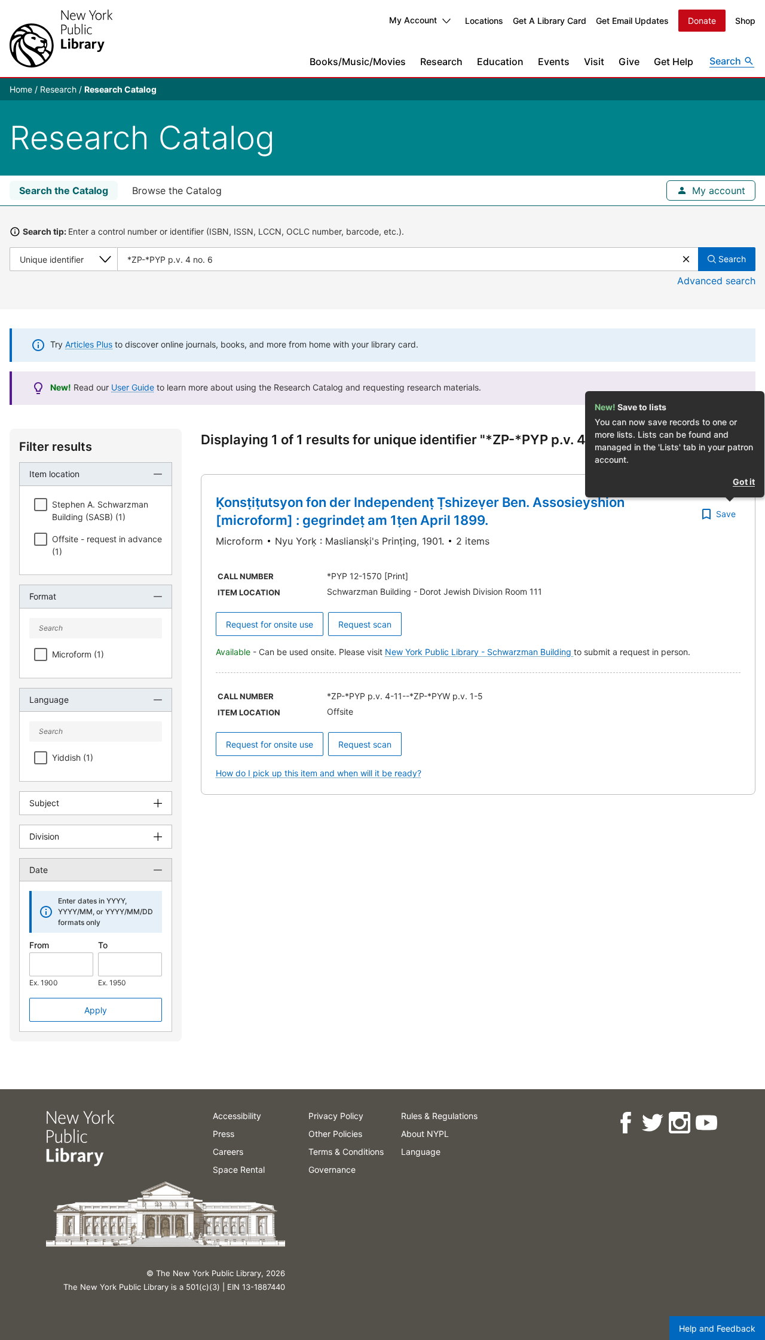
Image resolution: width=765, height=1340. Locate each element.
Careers (228, 1152)
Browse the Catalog (177, 190)
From (39, 945)
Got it (744, 482)
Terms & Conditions (346, 1152)
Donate (702, 21)
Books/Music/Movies (358, 61)
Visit (594, 61)
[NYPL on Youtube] (705, 1123)
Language (420, 1152)
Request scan (364, 624)
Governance (332, 1169)
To (103, 945)
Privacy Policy (335, 1116)
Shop (745, 21)
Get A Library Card (549, 21)
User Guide (132, 387)
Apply (95, 1010)
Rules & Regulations (439, 1116)
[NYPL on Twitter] (651, 1123)
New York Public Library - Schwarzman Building (479, 652)
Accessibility (237, 1116)
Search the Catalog (63, 190)
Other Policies (335, 1134)
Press (223, 1134)
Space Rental (239, 1169)
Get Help (673, 61)
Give (629, 61)
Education (500, 61)
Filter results (55, 447)
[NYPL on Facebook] (625, 1123)
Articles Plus (88, 344)
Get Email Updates (632, 21)
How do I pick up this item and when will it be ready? (318, 773)
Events (554, 61)
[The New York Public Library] (61, 38)
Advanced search (716, 280)
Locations (484, 21)
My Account (413, 20)
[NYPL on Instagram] (678, 1123)
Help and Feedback (717, 1328)
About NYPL (425, 1134)
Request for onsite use (269, 624)
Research (441, 61)
